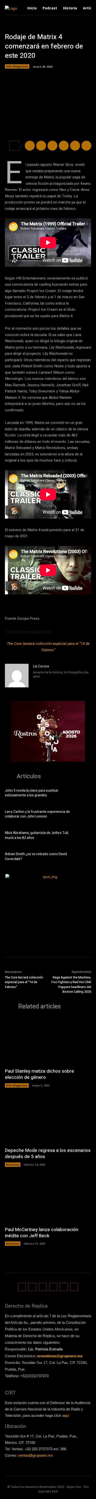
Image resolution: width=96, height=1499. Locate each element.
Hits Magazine (17, 66)
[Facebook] (30, 146)
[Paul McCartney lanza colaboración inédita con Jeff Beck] (48, 1199)
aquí (65, 1415)
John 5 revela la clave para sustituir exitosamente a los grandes (31, 793)
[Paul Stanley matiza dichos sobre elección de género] (48, 1041)
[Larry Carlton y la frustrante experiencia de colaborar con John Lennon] (83, 815)
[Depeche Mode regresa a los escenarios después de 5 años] (48, 1120)
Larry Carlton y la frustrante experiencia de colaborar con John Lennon (37, 814)
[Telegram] (52, 146)
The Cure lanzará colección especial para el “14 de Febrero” (24, 982)
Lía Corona (41, 666)
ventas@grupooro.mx (35, 1455)
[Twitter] (41, 146)
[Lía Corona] (17, 675)
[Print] (86, 146)
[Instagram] (34, 683)
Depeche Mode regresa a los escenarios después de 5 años (48, 1153)
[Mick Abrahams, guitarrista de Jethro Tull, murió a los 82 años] (83, 836)
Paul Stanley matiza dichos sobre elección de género (39, 1074)
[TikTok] (43, 1287)
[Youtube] (74, 1287)
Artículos (12, 1164)
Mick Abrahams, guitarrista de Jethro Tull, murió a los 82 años (37, 835)
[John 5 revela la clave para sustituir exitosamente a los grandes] (83, 794)
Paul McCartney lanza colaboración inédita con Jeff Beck (41, 1232)
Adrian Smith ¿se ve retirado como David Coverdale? (36, 856)
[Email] (75, 146)
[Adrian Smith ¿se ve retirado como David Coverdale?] (83, 857)
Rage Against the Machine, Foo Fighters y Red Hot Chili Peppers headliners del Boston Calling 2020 (71, 984)
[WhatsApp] (64, 146)
